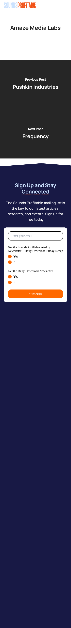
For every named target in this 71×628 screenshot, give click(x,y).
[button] (65, 5)
